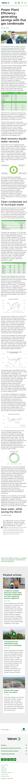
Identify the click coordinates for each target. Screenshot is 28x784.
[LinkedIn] (11, 759)
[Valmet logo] (7, 2)
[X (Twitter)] (8, 759)
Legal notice (4, 768)
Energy (16, 558)
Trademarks (4, 770)
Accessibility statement (6, 772)
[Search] (22, 3)
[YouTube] (14, 759)
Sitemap (3, 767)
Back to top (23, 730)
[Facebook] (2, 759)
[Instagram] (5, 759)
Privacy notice (4, 774)
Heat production (10, 559)
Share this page (4, 729)
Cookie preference (5, 776)
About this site (4, 765)
